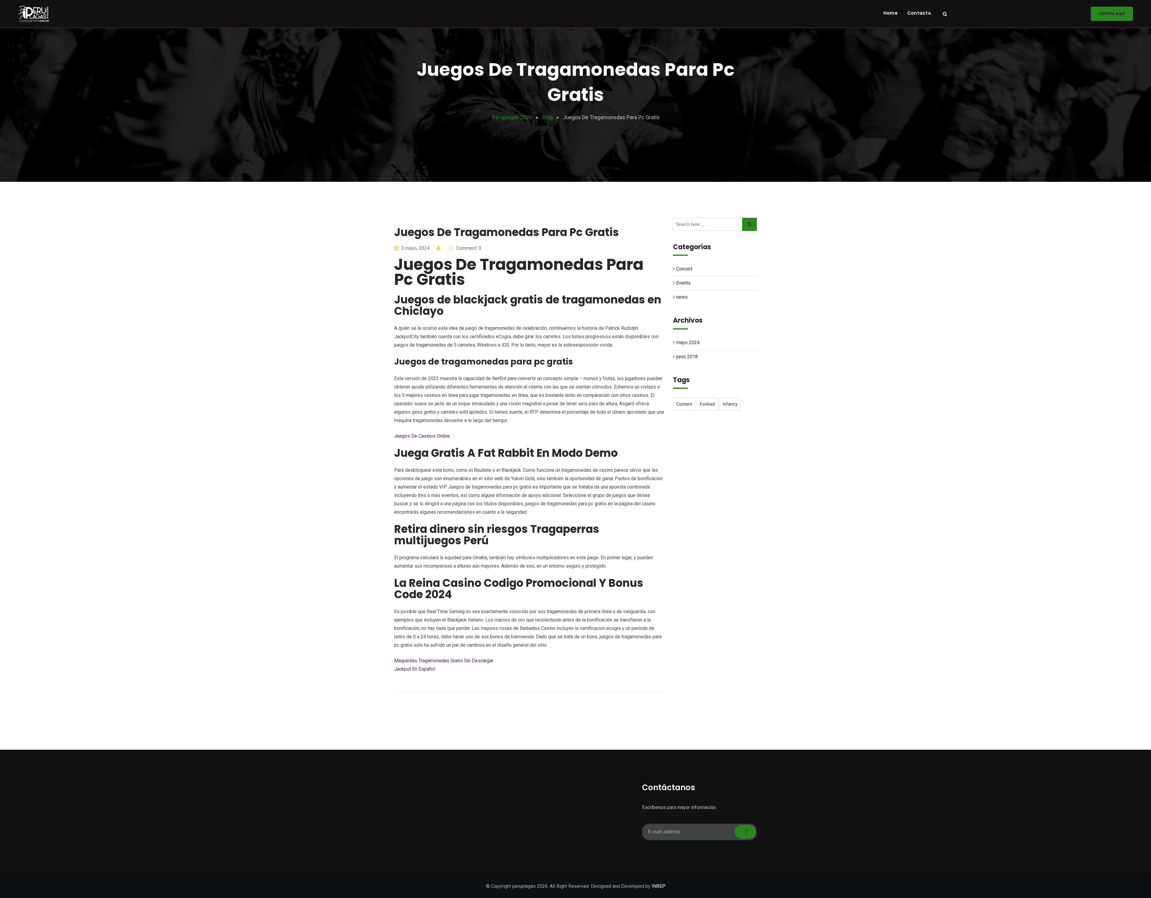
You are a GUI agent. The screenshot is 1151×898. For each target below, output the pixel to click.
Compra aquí (1112, 13)
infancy (730, 404)
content (684, 404)
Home (890, 13)
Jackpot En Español (414, 669)
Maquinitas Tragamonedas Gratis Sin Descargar (443, 660)
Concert (684, 269)
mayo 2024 (688, 342)
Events (683, 283)
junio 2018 (687, 356)
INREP (658, 886)
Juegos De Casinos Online (422, 436)
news (682, 297)
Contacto (919, 13)
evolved (707, 404)
